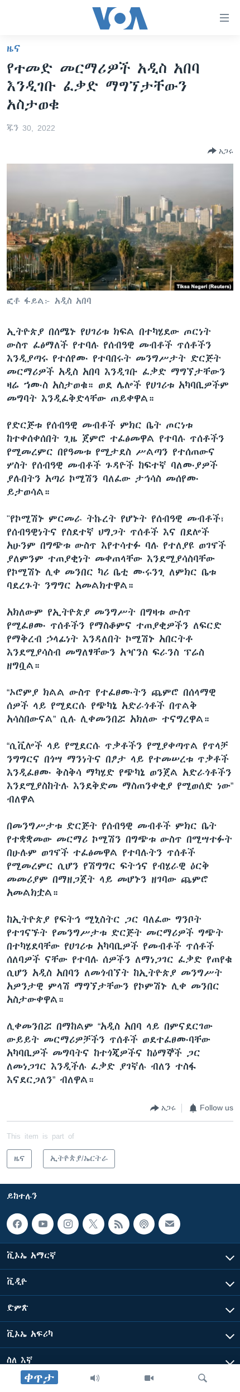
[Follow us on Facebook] (17, 1223)
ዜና (14, 48)
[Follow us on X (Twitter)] (93, 1223)
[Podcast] (144, 1223)
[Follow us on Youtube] (42, 1223)
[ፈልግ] (202, 1378)
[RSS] (118, 1223)
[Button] (220, 151)
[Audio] (95, 1378)
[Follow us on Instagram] (68, 1223)
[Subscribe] (169, 1223)
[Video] (149, 1378)
